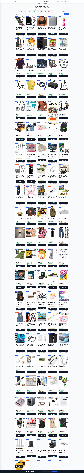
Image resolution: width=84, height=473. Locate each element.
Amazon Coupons (47, 1)
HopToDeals (19, 1)
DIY (42, 11)
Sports (46, 11)
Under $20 (57, 1)
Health (57, 11)
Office (64, 11)
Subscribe (54, 471)
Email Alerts (66, 1)
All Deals (42, 1)
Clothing (23, 11)
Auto (61, 11)
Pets (39, 11)
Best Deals (62, 1)
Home (27, 11)
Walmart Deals (53, 1)
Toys (49, 11)
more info (48, 3)
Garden (36, 11)
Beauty (53, 11)
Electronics (31, 11)
